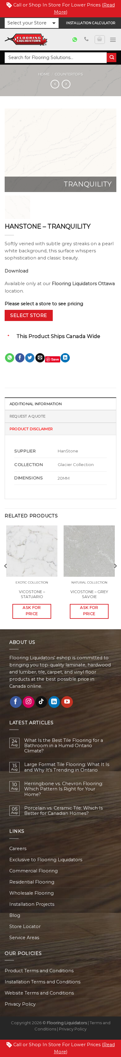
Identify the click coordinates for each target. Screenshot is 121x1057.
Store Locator (25, 926)
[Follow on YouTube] (67, 702)
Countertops (69, 74)
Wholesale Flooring (31, 893)
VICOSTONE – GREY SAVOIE (89, 594)
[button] (32, 23)
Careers (17, 848)
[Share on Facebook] (20, 358)
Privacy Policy (20, 1004)
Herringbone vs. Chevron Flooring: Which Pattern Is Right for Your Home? (63, 789)
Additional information (36, 404)
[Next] (106, 150)
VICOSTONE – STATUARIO (32, 594)
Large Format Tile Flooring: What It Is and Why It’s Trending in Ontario (66, 767)
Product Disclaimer (31, 429)
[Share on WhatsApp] (9, 358)
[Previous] (14, 150)
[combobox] (56, 57)
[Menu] (113, 39)
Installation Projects (31, 904)
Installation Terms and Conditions (42, 982)
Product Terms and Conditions (39, 971)
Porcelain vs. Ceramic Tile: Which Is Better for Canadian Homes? (63, 811)
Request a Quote (27, 416)
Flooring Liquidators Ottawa (83, 283)
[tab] (60, 403)
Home (44, 74)
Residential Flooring (31, 882)
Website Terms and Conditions (39, 993)
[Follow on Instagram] (28, 702)
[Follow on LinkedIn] (54, 702)
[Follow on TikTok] (41, 702)
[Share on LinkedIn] (65, 358)
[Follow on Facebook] (16, 702)
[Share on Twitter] (29, 358)
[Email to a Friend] (40, 358)
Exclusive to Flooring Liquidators (45, 859)
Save (55, 359)
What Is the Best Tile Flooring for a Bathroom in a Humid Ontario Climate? (63, 746)
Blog (14, 915)
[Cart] (100, 39)
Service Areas (24, 937)
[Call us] (86, 39)
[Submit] (111, 57)
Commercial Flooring (33, 871)
